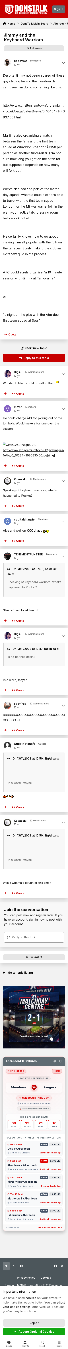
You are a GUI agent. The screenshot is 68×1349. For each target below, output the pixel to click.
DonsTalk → (57, 1227)
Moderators (39, 479)
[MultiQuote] (5, 393)
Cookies (45, 1277)
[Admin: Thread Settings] (54, 1061)
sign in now (37, 919)
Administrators (36, 372)
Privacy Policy (26, 1277)
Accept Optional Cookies (36, 1331)
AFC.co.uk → (44, 1227)
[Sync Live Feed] (60, 1061)
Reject (34, 1323)
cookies (31, 1298)
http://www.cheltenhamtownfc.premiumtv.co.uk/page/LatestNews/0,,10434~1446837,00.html (34, 111)
